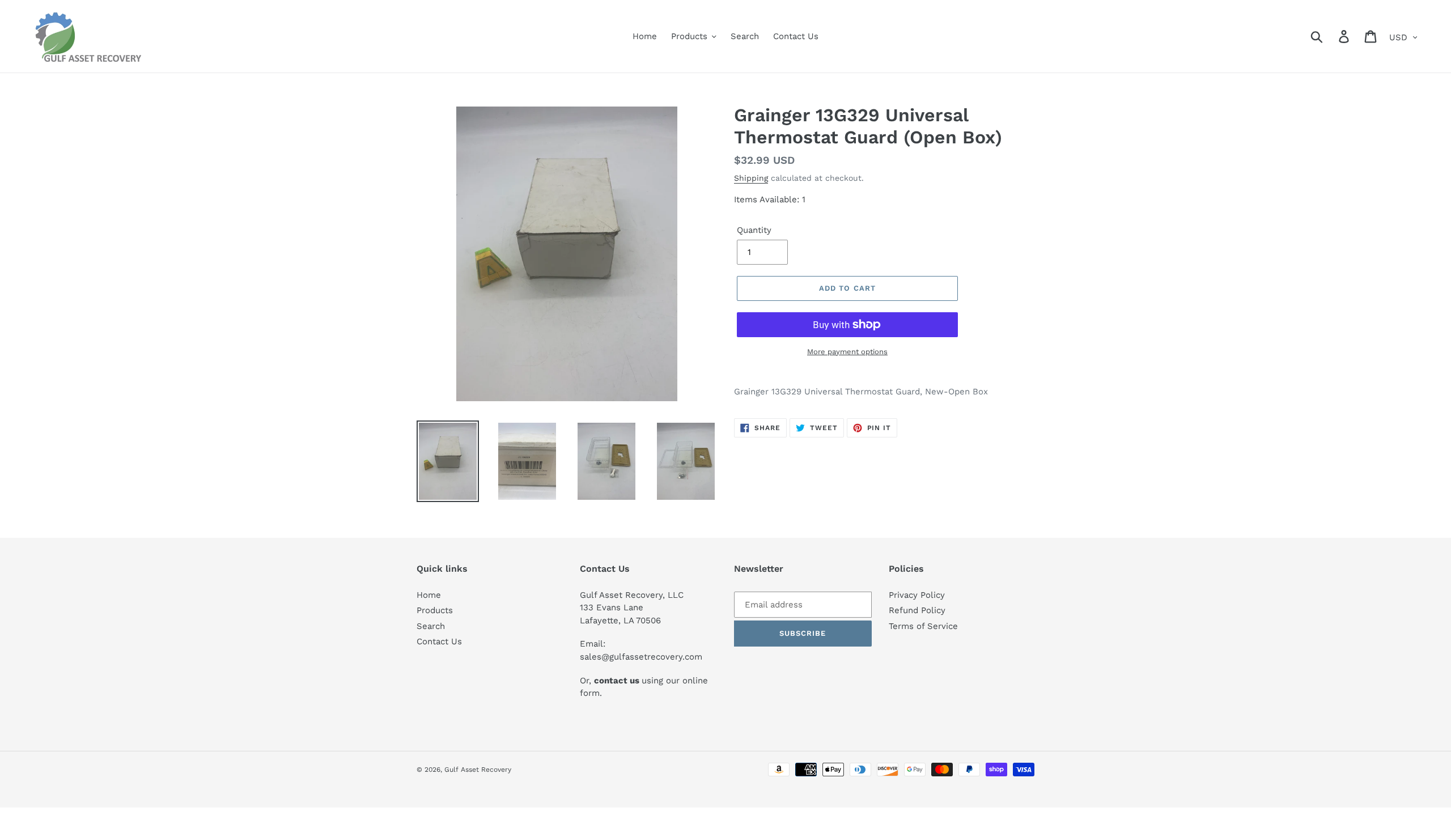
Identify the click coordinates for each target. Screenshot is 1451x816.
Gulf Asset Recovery (477, 770)
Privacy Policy (917, 595)
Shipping (751, 177)
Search (431, 626)
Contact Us (439, 641)
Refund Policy (917, 610)
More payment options (847, 351)
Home (429, 595)
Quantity (754, 230)
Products (435, 610)
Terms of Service (923, 626)
